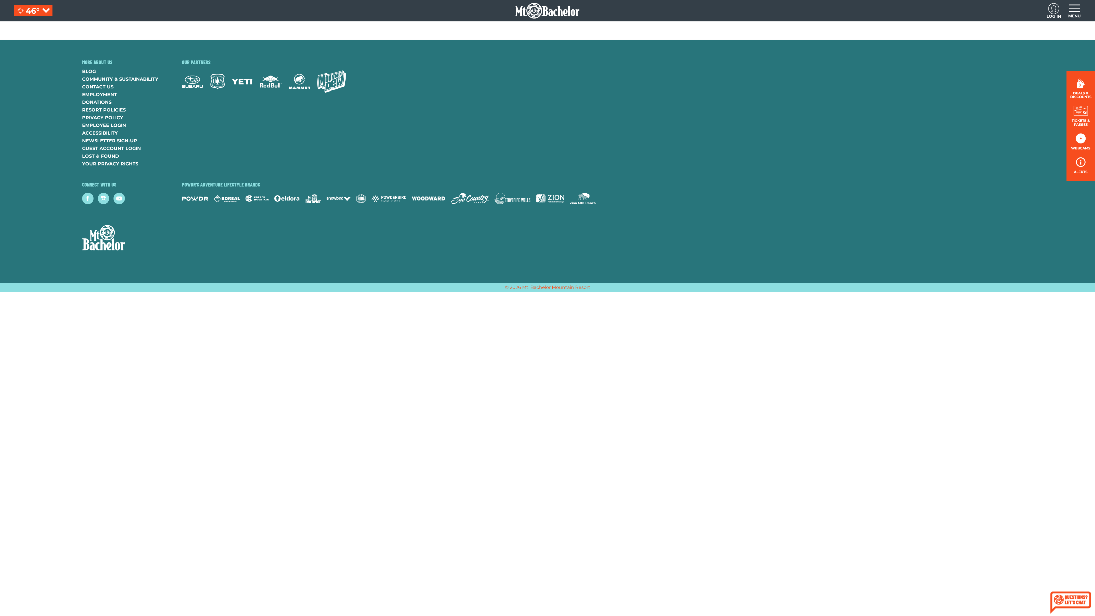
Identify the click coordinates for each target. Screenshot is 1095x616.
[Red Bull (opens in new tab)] (271, 82)
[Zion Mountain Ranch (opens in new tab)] (583, 198)
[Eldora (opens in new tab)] (286, 198)
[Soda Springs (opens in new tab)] (361, 198)
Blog (89, 71)
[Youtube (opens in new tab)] (119, 198)
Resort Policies (104, 110)
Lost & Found (100, 156)
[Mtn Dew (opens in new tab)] (331, 81)
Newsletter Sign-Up (109, 140)
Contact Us (97, 87)
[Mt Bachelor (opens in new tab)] (313, 198)
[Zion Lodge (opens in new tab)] (550, 198)
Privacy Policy (102, 117)
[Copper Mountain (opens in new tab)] (257, 198)
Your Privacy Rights (110, 164)
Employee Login (104, 125)
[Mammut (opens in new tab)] (299, 81)
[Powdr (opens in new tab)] (195, 198)
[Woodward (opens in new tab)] (428, 198)
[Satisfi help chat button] (1070, 603)
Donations (96, 102)
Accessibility (100, 133)
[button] (1080, 116)
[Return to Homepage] (547, 11)
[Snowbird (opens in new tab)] (338, 198)
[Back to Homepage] (125, 238)
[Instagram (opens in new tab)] (103, 198)
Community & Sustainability (120, 79)
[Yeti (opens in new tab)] (242, 82)
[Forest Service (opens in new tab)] (217, 81)
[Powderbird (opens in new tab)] (389, 198)
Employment (99, 94)
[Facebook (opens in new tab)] (88, 198)
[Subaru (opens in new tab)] (192, 82)
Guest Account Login (111, 148)
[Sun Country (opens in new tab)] (470, 198)
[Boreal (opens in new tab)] (227, 198)
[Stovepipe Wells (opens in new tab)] (512, 198)
